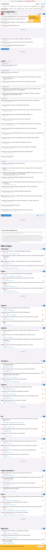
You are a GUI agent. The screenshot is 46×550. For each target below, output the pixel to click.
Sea (3, 435)
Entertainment (34, 6)
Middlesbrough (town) (14, 422)
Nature (13, 543)
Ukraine (5, 6)
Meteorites (5, 510)
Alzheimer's (5, 389)
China (12, 319)
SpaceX (26, 8)
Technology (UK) (8, 268)
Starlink (30, 8)
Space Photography (9, 500)
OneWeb (4, 337)
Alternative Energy (16, 381)
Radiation (11, 286)
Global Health (12, 389)
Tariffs (4, 448)
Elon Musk (8, 325)
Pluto (4, 268)
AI (17, 6)
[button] (14, 14)
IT (7, 310)
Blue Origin (5, 319)
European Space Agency (37, 8)
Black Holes (5, 259)
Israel (10, 431)
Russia (8, 452)
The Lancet (9, 402)
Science (43, 6)
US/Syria (4, 443)
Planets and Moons (15, 268)
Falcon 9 (4, 314)
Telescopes (15, 537)
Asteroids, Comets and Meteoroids (9, 276)
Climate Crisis (13, 6)
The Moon (4, 310)
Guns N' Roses (5, 398)
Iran (8, 6)
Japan (13, 475)
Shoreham (6, 435)
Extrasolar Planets (6, 253)
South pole (15, 377)
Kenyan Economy (11, 347)
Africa (6, 347)
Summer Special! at (22, 1)
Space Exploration (4, 8)
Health (9, 389)
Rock (12, 398)
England (10, 435)
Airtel (4, 347)
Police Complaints (6, 422)
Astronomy (11, 8)
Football (25, 6)
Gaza (4, 431)
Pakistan (4, 332)
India (11, 325)
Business (21, 6)
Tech (39, 6)
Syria (11, 443)
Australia (6, 431)
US (13, 280)
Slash (10, 398)
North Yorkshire (21, 422)
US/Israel (8, 443)
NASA (23, 8)
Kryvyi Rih (4, 452)
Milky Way (19, 8)
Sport (29, 6)
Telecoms (10, 337)
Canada (7, 448)
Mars (15, 8)
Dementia (4, 402)
